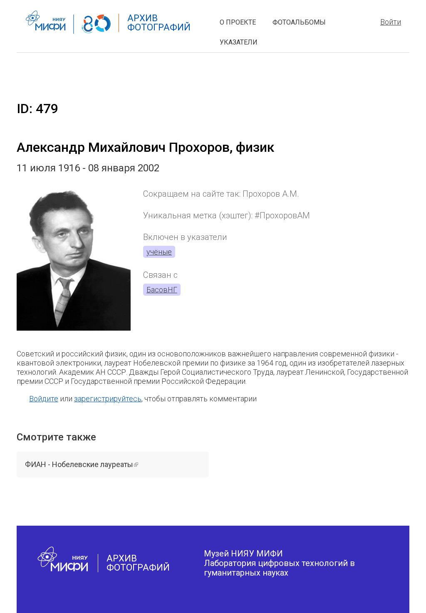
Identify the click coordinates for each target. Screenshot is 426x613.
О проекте (238, 22)
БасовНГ (161, 289)
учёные (159, 251)
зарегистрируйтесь (107, 398)
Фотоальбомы (299, 22)
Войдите (43, 398)
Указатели (239, 42)
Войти (390, 21)
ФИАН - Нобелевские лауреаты (105, 464)
